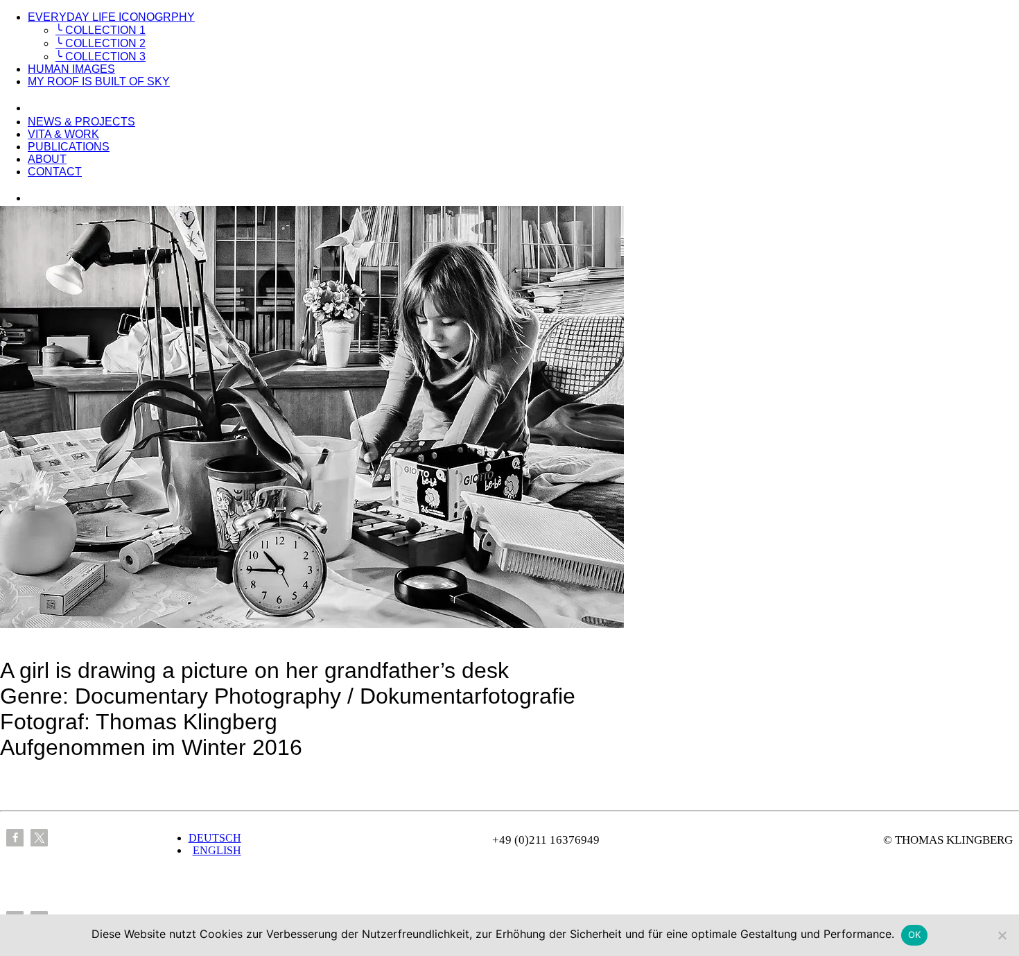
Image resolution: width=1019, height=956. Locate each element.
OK (914, 934)
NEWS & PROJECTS (81, 122)
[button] (15, 837)
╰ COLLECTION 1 (100, 30)
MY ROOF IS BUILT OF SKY (99, 81)
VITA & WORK (63, 134)
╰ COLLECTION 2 (100, 43)
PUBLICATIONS (69, 147)
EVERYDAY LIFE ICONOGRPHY (111, 17)
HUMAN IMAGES (71, 69)
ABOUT (47, 159)
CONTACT (55, 171)
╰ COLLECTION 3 (100, 56)
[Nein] (1002, 935)
